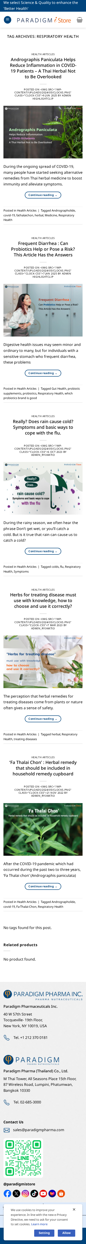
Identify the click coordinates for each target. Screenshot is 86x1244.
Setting (44, 1233)
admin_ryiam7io (43, 455)
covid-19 (9, 215)
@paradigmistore (19, 1184)
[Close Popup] (74, 1210)
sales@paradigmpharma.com (38, 1130)
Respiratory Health (50, 393)
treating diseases (25, 739)
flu (62, 567)
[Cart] (80, 19)
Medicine (51, 215)
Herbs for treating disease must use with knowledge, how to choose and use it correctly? (43, 601)
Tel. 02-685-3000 (27, 1102)
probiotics (29, 393)
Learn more (39, 1224)
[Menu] (7, 20)
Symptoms (21, 571)
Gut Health (59, 388)
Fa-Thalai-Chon (26, 906)
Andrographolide (63, 210)
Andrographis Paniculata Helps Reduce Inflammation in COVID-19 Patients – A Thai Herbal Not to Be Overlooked (43, 68)
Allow (66, 1233)
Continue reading (43, 195)
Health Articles (43, 54)
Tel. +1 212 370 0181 (31, 1037)
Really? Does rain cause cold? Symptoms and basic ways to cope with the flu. (43, 427)
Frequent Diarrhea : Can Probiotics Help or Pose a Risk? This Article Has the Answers (43, 249)
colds (55, 567)
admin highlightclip (52, 97)
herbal (39, 215)
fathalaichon (24, 215)
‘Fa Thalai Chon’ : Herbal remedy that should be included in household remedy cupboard (43, 768)
